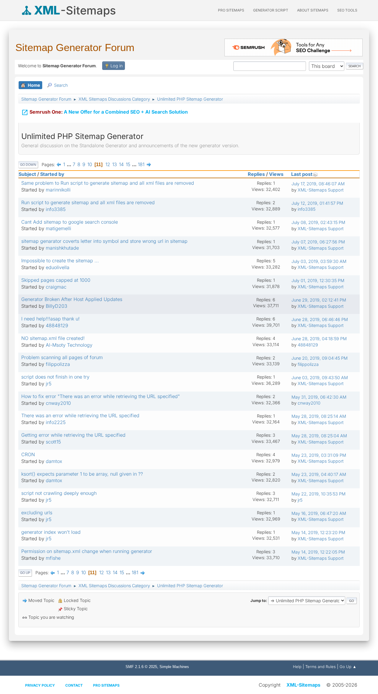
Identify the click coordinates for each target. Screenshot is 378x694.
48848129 (57, 325)
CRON (28, 454)
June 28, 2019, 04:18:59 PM (319, 338)
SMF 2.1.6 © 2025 (141, 666)
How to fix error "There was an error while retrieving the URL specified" (100, 396)
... (69, 164)
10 (89, 164)
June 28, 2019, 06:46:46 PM (319, 319)
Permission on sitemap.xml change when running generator (86, 551)
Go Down (28, 165)
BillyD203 (56, 306)
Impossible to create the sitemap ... (60, 260)
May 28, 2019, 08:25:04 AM (319, 435)
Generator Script (270, 10)
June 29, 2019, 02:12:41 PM (318, 299)
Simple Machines (174, 666)
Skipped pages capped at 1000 (55, 280)
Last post (301, 174)
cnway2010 (58, 403)
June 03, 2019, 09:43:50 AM (319, 377)
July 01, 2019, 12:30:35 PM (317, 280)
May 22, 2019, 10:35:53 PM (318, 493)
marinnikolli (58, 190)
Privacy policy (40, 685)
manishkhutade (62, 248)
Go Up (25, 573)
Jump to (258, 600)
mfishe (53, 558)
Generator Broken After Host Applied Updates (71, 299)
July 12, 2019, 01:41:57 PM (317, 203)
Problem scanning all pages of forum (62, 357)
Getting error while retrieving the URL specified (73, 435)
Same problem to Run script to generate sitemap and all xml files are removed (107, 183)
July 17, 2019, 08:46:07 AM (318, 183)
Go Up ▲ (348, 666)
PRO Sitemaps (231, 10)
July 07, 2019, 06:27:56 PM (318, 241)
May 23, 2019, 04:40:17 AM (318, 474)
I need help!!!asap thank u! (50, 319)
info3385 (56, 209)
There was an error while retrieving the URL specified (80, 415)
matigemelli (58, 228)
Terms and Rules (320, 666)
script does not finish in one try (55, 377)
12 (107, 164)
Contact (74, 685)
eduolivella (57, 267)
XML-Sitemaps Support (320, 189)
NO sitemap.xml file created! (53, 338)
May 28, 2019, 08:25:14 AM (318, 416)
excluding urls (36, 512)
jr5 (48, 384)
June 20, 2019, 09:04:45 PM (319, 358)
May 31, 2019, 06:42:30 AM (318, 397)
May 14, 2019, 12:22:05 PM (318, 551)
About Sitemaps (312, 10)
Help (297, 666)
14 (121, 164)
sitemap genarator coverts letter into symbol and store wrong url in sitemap (104, 241)
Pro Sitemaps (106, 685)
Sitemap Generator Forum (74, 47)
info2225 (56, 422)
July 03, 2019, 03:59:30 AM (318, 261)
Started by (52, 174)
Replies (256, 174)
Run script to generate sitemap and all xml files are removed (88, 202)
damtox (54, 461)
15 (128, 164)
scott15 (53, 442)
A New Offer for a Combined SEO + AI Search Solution (104, 112)
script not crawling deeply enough (59, 493)
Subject (27, 174)
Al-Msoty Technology (69, 345)
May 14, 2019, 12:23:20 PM (318, 532)
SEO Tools (347, 10)
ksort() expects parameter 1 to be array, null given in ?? (82, 474)
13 (114, 164)
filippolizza (58, 364)
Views (276, 174)
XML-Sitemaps (303, 685)
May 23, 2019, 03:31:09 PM (318, 455)
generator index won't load (51, 532)
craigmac (56, 287)
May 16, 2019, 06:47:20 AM (318, 513)
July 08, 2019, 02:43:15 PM (318, 222)
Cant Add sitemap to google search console (69, 222)
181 (141, 164)
